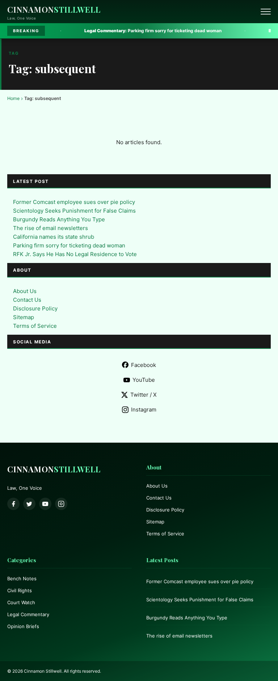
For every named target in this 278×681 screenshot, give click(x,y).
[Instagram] (61, 504)
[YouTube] (45, 504)
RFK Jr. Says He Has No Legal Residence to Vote (75, 254)
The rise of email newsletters (50, 228)
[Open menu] (266, 11)
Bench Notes (22, 578)
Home (13, 98)
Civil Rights (19, 590)
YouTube (143, 379)
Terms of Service (35, 325)
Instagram (143, 409)
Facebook (143, 365)
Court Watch (21, 602)
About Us (25, 291)
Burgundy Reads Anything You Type (59, 219)
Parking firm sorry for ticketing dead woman (134, 30)
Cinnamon (54, 9)
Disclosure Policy (35, 308)
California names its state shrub (53, 236)
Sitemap (23, 317)
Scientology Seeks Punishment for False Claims (74, 210)
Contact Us (27, 299)
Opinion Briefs (23, 626)
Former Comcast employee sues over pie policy (74, 202)
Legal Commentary (28, 614)
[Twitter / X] (29, 504)
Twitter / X (143, 394)
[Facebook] (13, 504)
